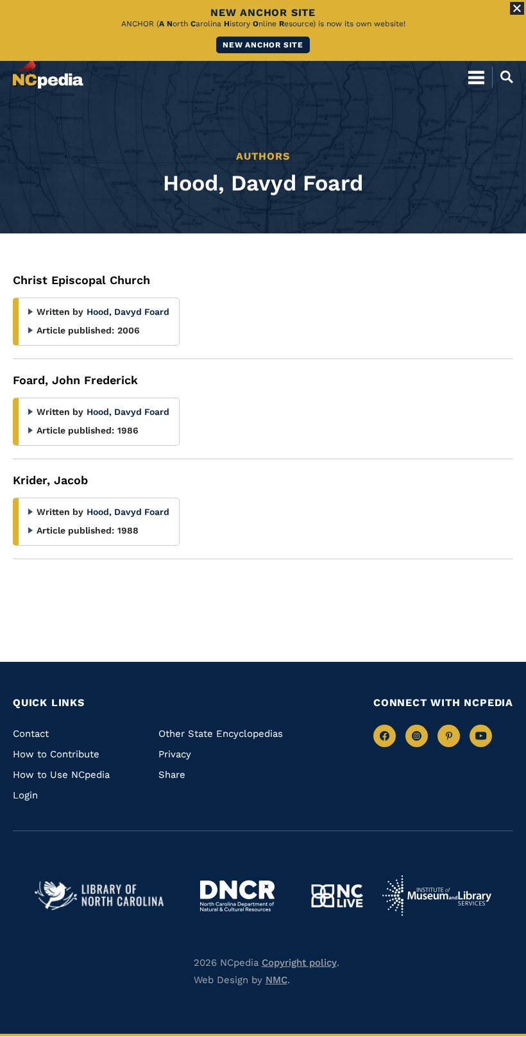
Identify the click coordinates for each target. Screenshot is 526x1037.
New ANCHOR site (263, 44)
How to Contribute (56, 754)
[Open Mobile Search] (502, 77)
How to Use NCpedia (61, 774)
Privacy (174, 754)
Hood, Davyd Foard (128, 312)
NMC (276, 980)
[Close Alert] (517, 8)
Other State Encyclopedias (220, 733)
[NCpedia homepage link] (48, 71)
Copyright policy (299, 962)
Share (171, 774)
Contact (31, 733)
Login (25, 795)
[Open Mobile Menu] (476, 77)
